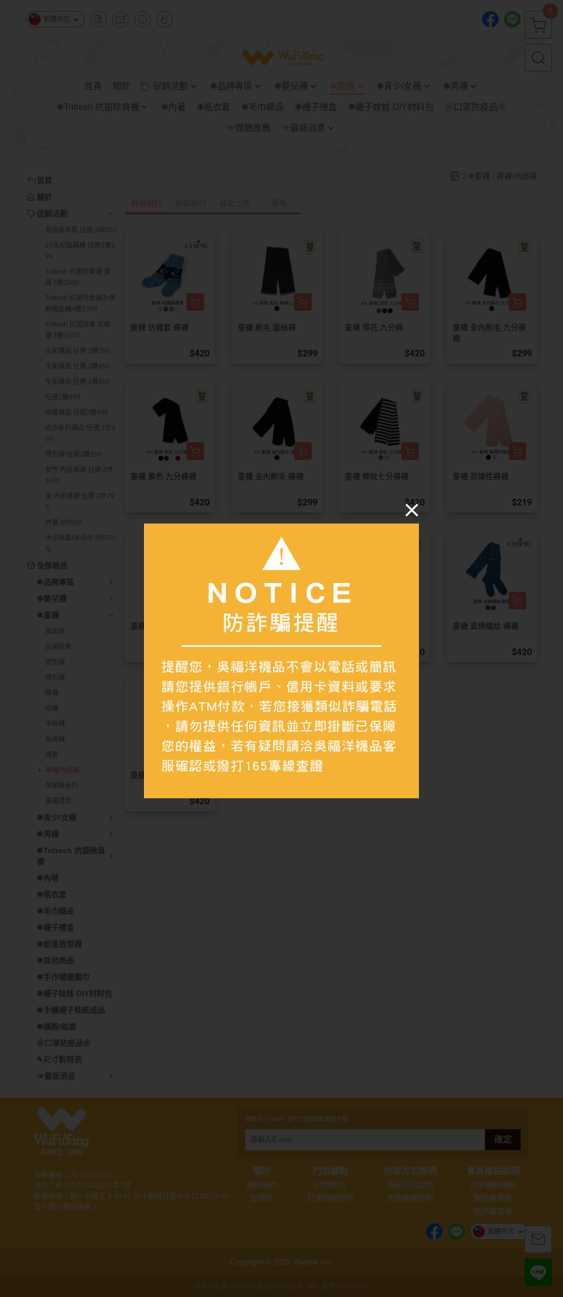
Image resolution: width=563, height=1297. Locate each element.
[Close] (412, 510)
